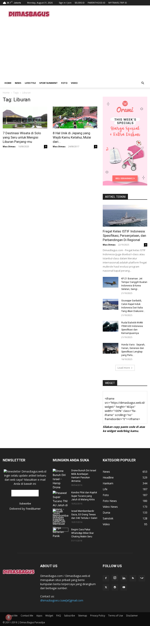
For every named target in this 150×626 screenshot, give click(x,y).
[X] (106, 587)
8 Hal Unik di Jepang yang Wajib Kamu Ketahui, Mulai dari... (72, 137)
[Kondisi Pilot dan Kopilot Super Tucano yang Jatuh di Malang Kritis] (60, 507)
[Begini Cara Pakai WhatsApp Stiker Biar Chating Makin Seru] (60, 533)
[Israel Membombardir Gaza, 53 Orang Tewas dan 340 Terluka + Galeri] (60, 523)
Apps (39, 615)
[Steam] (142, 578)
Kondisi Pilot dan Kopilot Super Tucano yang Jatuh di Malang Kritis (84, 496)
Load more (124, 367)
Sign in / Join (65, 2)
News (18, 82)
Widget (49, 615)
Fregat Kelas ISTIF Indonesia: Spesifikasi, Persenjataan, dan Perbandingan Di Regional (124, 235)
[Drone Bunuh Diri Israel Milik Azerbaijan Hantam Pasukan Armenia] (60, 479)
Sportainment (48, 82)
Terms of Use (115, 615)
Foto (64, 82)
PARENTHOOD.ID (96, 2)
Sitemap (82, 615)
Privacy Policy (97, 615)
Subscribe (69, 615)
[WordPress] (115, 587)
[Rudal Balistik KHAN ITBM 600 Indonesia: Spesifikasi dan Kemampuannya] (110, 326)
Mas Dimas (9, 146)
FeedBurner (33, 508)
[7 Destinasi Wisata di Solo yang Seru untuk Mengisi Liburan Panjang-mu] (25, 117)
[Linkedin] (124, 578)
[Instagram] (115, 578)
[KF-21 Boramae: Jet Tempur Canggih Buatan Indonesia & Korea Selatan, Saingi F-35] (110, 282)
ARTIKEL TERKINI (115, 196)
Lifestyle (30, 82)
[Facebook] (106, 578)
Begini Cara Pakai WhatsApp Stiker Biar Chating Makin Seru (82, 533)
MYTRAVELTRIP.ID (117, 2)
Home (7, 82)
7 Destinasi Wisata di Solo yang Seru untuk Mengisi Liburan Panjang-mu (22, 137)
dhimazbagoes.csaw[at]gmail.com (61, 600)
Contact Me (27, 615)
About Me (12, 615)
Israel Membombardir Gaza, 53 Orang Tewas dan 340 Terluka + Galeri (84, 514)
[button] (142, 83)
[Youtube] (124, 587)
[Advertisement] (101, 14)
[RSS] (133, 578)
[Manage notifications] (8, 617)
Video (74, 82)
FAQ (58, 615)
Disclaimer (132, 615)
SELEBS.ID (80, 2)
